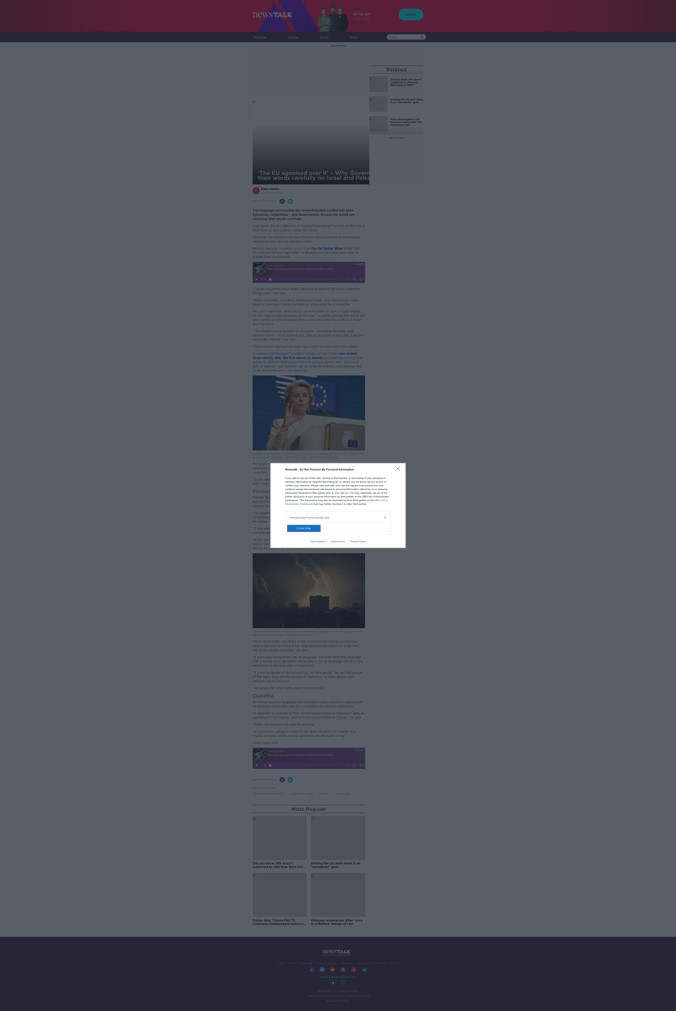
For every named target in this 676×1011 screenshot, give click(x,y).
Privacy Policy (358, 541)
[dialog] (338, 505)
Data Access (338, 541)
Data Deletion (318, 541)
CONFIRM (304, 528)
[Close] (399, 469)
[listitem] (338, 517)
